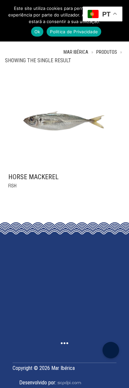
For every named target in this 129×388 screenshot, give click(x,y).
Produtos (106, 52)
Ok (37, 31)
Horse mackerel (33, 177)
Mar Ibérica (76, 52)
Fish (12, 185)
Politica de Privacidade (74, 31)
